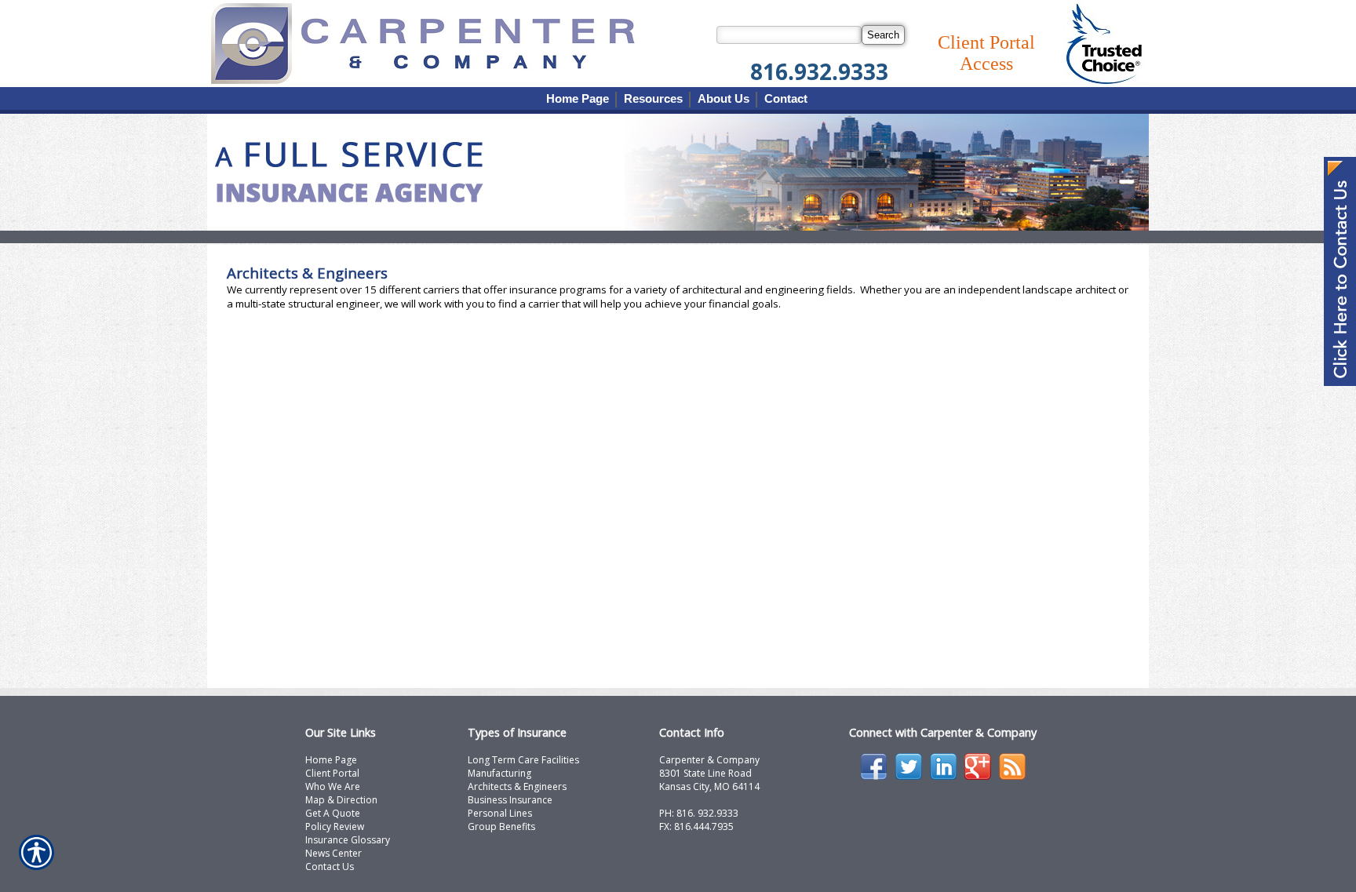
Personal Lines (500, 813)
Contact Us (329, 866)
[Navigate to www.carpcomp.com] (1340, 273)
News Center (333, 853)
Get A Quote (332, 813)
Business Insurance (510, 799)
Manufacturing (499, 773)
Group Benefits (501, 826)
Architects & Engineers (517, 786)
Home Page (331, 759)
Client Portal (332, 773)
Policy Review (334, 826)
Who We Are (332, 786)
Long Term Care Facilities (523, 759)
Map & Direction (341, 799)
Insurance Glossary (347, 839)
